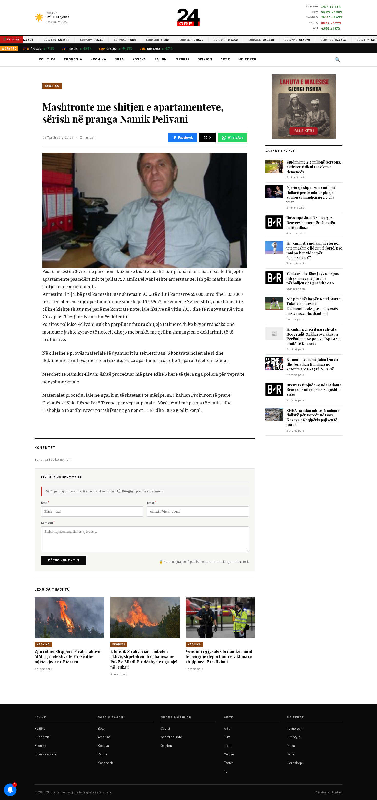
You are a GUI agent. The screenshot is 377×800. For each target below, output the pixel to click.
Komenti (48, 522)
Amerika (104, 737)
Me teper (247, 59)
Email (151, 502)
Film (227, 737)
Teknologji (294, 728)
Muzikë (229, 754)
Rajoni (161, 59)
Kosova (139, 59)
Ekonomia (73, 59)
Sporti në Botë (171, 737)
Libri (227, 746)
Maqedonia (106, 763)
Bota (119, 59)
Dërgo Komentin (63, 560)
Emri (45, 502)
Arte (225, 59)
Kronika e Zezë (45, 754)
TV (226, 771)
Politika (47, 59)
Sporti (182, 59)
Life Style (293, 737)
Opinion (204, 59)
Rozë (290, 754)
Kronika (98, 59)
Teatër (228, 763)
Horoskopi (295, 763)
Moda (291, 746)
